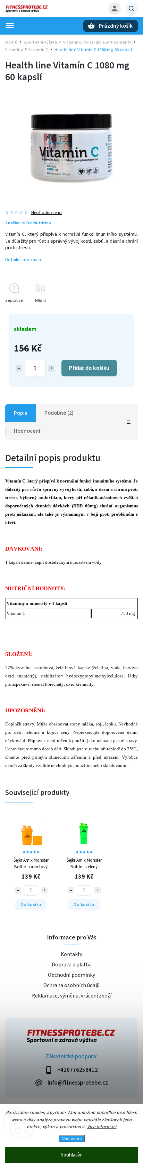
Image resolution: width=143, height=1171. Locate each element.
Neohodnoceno (46, 212)
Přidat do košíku (89, 368)
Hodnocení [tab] (27, 431)
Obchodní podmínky (71, 975)
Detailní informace (24, 259)
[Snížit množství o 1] (19, 368)
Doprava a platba (72, 964)
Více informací (102, 1127)
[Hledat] (131, 8)
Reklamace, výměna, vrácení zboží (71, 996)
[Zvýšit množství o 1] (51, 368)
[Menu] (10, 25)
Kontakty (71, 954)
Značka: (28, 223)
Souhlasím (72, 1155)
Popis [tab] (20, 413)
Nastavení (71, 1138)
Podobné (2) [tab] (59, 413)
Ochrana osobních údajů (71, 985)
